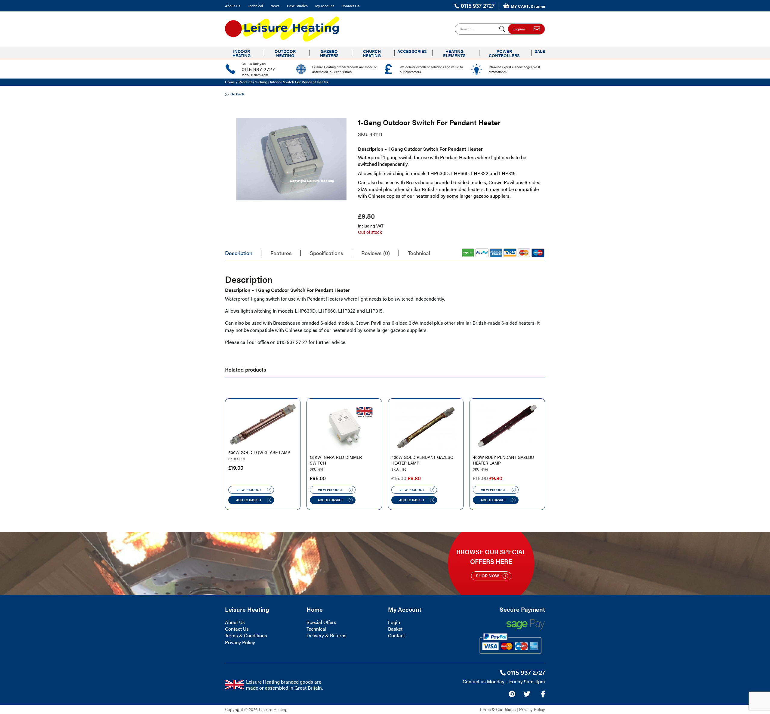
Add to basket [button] (248, 500)
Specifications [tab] (326, 253)
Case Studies (297, 5)
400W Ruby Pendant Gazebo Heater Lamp (503, 460)
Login (394, 622)
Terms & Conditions (246, 635)
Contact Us (350, 5)
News (274, 5)
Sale (539, 51)
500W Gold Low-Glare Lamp (259, 452)
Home (230, 82)
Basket (395, 628)
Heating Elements (454, 53)
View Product (248, 489)
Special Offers (321, 622)
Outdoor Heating (285, 53)
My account (324, 5)
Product (245, 82)
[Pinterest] (512, 694)
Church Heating (372, 53)
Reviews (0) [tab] (375, 253)
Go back (237, 94)
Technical (255, 5)
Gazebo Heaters (329, 53)
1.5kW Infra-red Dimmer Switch (336, 460)
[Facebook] (543, 694)
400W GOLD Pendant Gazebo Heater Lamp (422, 460)
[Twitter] (527, 694)
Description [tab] (238, 253)
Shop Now (487, 576)
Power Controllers (504, 53)
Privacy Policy (240, 642)
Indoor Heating (242, 53)
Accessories (412, 51)
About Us (232, 5)
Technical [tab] (419, 253)
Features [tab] (281, 253)
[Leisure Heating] (282, 27)
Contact (396, 635)
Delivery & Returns (326, 635)
